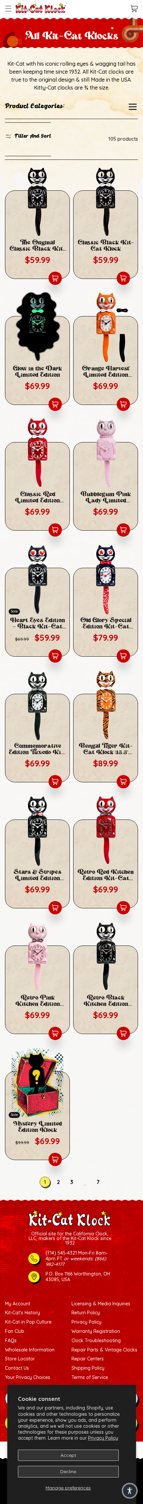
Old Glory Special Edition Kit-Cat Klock (105, 623)
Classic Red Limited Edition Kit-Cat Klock (37, 497)
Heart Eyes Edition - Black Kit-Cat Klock (37, 623)
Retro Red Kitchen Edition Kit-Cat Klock (105, 875)
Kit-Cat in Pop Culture (28, 1322)
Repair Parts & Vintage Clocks (104, 1350)
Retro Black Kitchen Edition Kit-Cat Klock (105, 1001)
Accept (68, 1455)
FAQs (11, 1340)
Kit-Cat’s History (22, 1313)
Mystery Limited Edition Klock (37, 1127)
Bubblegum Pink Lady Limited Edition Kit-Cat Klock (105, 497)
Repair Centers (88, 1359)
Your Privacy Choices (27, 1377)
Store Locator (20, 1359)
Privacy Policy (103, 1438)
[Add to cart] (55, 278)
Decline (68, 1471)
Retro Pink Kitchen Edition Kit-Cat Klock (37, 1001)
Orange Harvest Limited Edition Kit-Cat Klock (105, 371)
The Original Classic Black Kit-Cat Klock (37, 245)
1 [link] (45, 1182)
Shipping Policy (88, 1368)
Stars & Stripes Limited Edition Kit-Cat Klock (38, 875)
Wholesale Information (30, 1350)
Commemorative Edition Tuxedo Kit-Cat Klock (37, 749)
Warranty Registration (96, 1331)
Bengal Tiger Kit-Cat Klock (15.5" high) (106, 749)
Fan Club (14, 1331)
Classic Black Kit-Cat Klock (105, 245)
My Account (17, 1304)
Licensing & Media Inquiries (101, 1304)
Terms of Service (90, 1377)
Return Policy (86, 1313)
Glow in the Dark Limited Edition (37, 371)
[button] (8, 8)
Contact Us (17, 1368)
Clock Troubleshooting (96, 1340)
